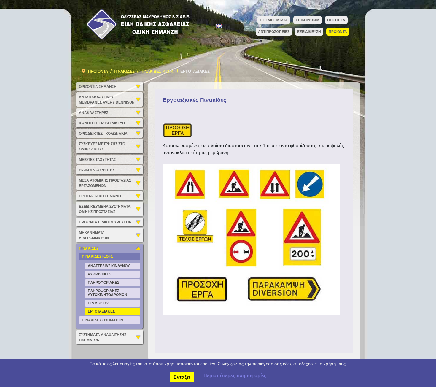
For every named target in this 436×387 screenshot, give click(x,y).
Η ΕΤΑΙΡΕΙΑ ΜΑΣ (274, 20)
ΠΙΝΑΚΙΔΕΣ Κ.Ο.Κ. (97, 256)
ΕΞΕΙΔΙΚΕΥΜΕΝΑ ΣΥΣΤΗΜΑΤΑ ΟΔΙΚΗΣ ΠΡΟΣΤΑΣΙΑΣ (105, 209)
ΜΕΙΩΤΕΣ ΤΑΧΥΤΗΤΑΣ (97, 160)
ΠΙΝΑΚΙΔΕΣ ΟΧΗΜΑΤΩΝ (102, 320)
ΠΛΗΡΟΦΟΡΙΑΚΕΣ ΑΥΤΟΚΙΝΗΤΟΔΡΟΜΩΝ (107, 293)
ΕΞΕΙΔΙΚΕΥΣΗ (309, 32)
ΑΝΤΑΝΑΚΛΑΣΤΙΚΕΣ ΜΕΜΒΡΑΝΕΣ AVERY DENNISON (107, 99)
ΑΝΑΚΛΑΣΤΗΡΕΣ (93, 113)
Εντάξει (182, 377)
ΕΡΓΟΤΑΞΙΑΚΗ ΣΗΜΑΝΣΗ (101, 196)
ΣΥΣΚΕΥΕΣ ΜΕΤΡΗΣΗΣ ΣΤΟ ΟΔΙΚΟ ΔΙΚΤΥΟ (102, 146)
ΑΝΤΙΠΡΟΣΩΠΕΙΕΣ (273, 32)
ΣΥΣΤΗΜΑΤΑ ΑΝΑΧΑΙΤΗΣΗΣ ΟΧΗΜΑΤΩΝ (102, 337)
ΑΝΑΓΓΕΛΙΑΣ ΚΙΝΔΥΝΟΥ (109, 266)
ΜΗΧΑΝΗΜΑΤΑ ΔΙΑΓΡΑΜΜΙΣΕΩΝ (94, 235)
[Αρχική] (136, 23)
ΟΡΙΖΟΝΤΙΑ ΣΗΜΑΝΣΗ (98, 87)
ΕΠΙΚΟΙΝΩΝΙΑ (307, 20)
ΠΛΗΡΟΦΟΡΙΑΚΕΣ (103, 282)
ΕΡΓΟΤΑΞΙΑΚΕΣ (101, 311)
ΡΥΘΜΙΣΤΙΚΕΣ (99, 274)
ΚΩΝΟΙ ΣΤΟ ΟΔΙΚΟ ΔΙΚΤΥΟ (102, 123)
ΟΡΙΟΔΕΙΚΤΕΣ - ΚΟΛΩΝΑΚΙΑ (103, 133)
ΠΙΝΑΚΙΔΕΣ (88, 248)
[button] (139, 86)
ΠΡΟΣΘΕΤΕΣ (98, 303)
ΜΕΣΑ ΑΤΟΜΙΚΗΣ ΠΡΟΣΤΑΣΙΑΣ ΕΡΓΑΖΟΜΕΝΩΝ (105, 183)
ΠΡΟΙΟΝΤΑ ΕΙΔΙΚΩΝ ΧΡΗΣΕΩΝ (105, 222)
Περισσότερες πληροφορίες (234, 375)
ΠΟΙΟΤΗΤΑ (336, 20)
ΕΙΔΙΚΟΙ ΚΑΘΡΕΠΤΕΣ (96, 170)
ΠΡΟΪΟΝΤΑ (338, 32)
